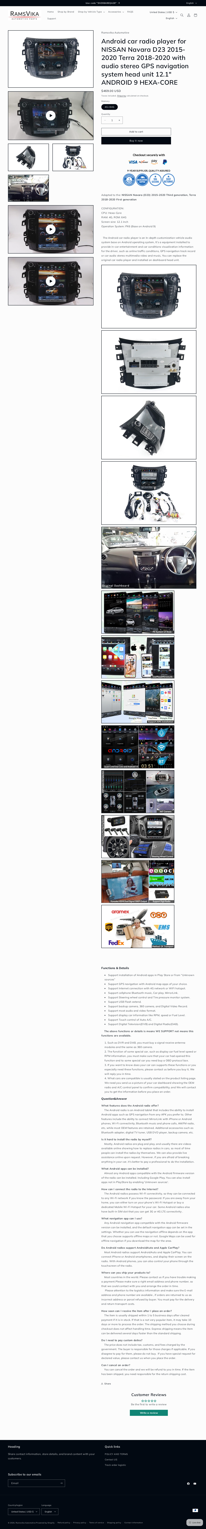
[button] (91, 12)
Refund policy (64, 1522)
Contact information (133, 1522)
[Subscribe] (61, 1483)
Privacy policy (79, 1522)
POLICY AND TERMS (116, 1454)
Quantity (105, 114)
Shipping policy (114, 1522)
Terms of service (96, 1522)
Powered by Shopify (45, 1522)
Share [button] (107, 1383)
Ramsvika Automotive (26, 1522)
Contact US (111, 1459)
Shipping (121, 95)
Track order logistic (115, 1465)
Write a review (149, 1412)
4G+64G (109, 106)
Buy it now (136, 140)
